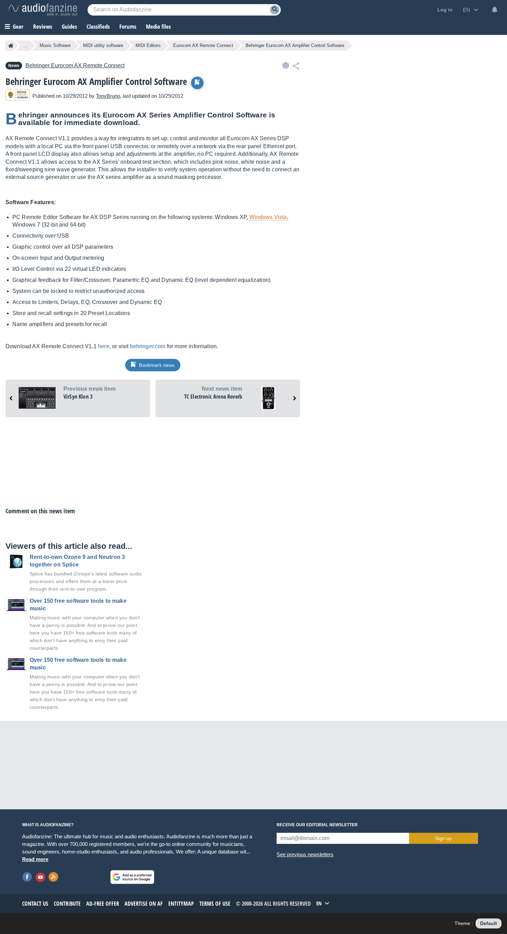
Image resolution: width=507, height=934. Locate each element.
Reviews (42, 26)
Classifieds (98, 26)
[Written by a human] (18, 96)
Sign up (443, 838)
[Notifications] (494, 10)
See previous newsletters (305, 854)
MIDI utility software (103, 45)
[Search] (274, 10)
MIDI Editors (148, 45)
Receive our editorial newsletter (317, 824)
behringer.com (148, 346)
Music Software (55, 45)
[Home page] (10, 45)
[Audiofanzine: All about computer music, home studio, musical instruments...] (42, 9)
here (103, 346)
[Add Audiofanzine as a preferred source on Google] (132, 877)
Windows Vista (268, 217)
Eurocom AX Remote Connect (203, 45)
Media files (158, 26)
